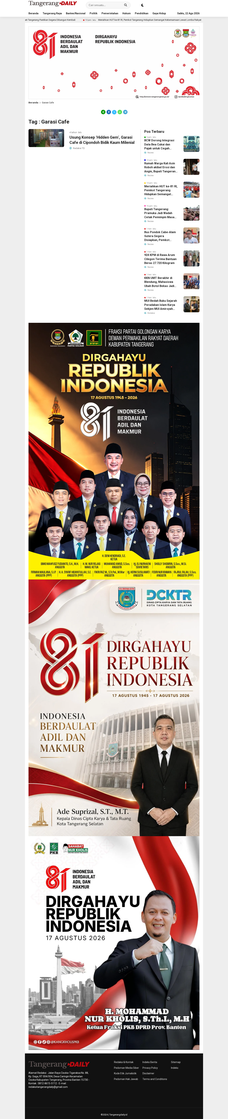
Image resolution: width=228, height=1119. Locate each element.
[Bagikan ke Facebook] (109, 112)
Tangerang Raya (52, 13)
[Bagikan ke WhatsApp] (120, 112)
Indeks (174, 1067)
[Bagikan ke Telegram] (125, 112)
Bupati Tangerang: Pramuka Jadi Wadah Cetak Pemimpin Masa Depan (159, 213)
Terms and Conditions (154, 1079)
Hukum (126, 13)
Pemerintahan (110, 13)
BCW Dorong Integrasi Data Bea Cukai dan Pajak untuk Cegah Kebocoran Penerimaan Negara (160, 144)
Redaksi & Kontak (123, 1062)
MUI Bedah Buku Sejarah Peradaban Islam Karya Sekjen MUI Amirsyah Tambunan (160, 305)
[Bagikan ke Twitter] (114, 112)
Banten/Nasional (76, 13)
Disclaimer (148, 1073)
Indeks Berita (149, 1062)
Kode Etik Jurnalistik (125, 1073)
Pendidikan (141, 13)
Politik (93, 13)
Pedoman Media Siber (126, 1067)
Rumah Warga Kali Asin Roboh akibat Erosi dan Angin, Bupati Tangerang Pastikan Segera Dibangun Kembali (160, 167)
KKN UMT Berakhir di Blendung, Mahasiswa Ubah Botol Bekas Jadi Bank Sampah (159, 282)
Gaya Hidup (159, 13)
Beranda (33, 13)
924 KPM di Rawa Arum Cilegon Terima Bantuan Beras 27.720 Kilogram (160, 259)
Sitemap (176, 1062)
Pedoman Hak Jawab (126, 1079)
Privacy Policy (150, 1067)
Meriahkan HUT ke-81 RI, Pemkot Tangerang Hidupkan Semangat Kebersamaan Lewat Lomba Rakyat (90, 20)
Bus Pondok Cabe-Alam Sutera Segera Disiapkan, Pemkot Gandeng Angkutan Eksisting (160, 236)
